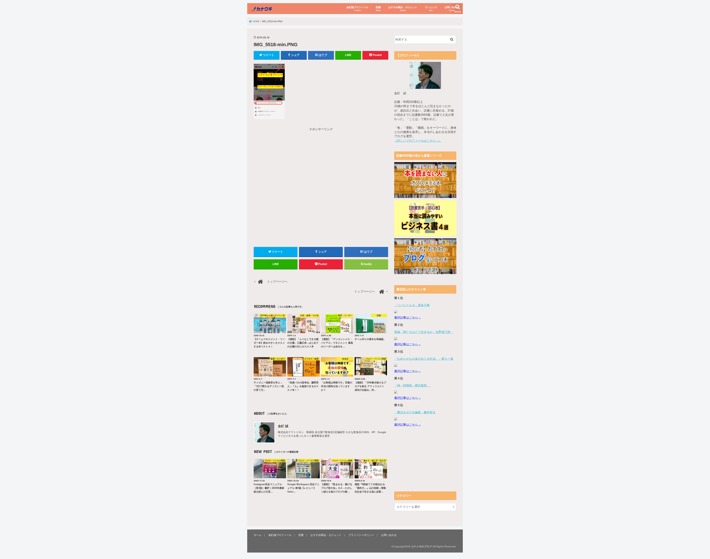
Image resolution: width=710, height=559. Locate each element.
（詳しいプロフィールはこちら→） (418, 140)
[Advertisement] (286, 157)
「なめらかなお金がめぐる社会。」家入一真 (423, 358)
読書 (378, 8)
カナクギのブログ (421, 546)
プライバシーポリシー (361, 535)
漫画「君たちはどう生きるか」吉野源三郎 (423, 332)
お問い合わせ (451, 8)
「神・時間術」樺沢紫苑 (412, 385)
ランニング (431, 8)
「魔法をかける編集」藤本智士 (415, 412)
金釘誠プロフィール (357, 8)
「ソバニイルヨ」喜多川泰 (412, 305)
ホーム (257, 535)
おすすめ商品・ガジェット (402, 8)
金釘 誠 (283, 426)
